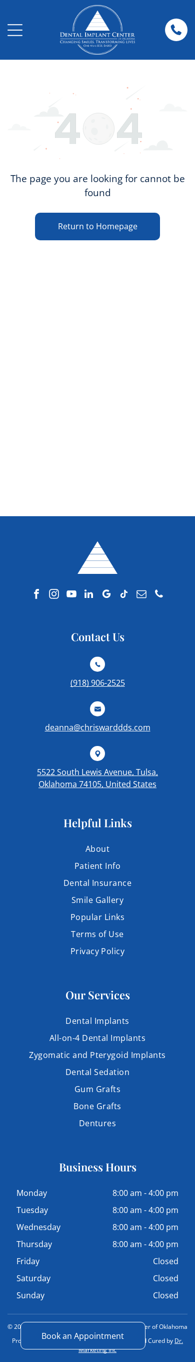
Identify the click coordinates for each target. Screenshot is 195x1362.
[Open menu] (15, 30)
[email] (141, 595)
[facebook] (36, 595)
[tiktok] (124, 595)
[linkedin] (89, 595)
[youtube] (71, 595)
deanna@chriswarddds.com (97, 727)
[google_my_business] (106, 595)
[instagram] (54, 595)
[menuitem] (98, 851)
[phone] (159, 595)
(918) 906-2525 (97, 682)
